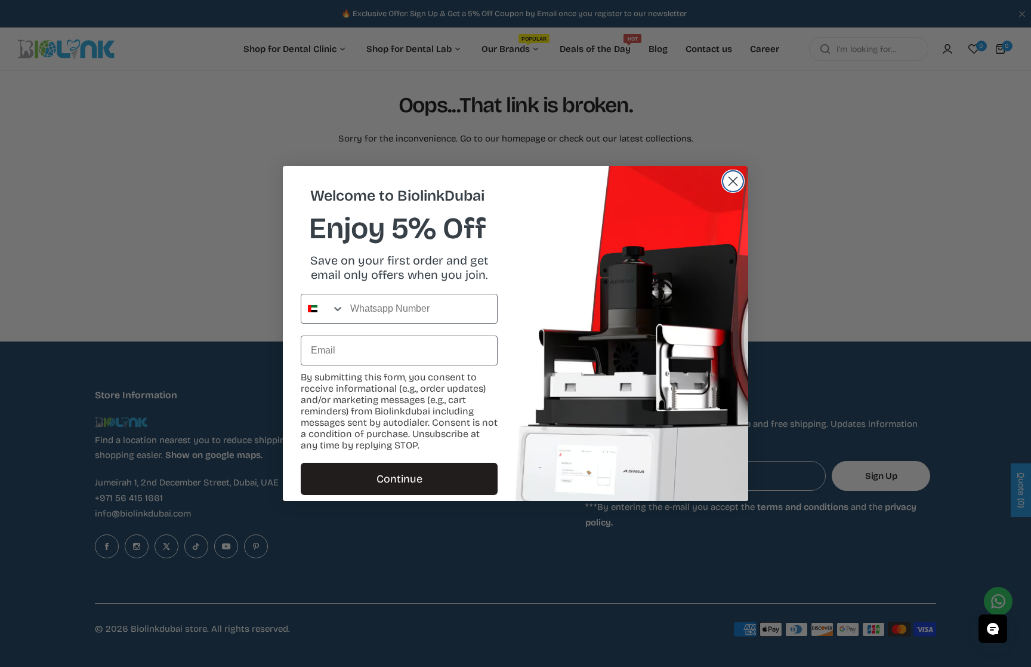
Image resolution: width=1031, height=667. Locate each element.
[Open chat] (992, 628)
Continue (399, 478)
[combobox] (322, 308)
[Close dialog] (733, 181)
